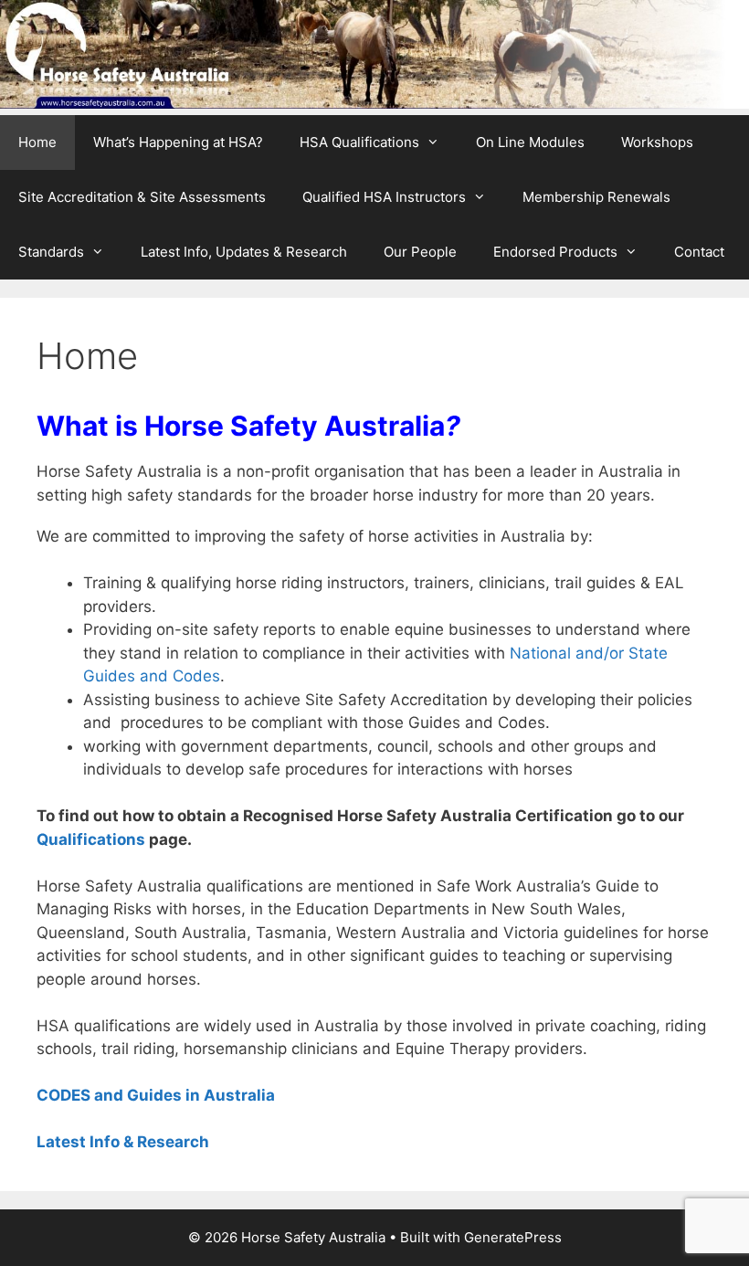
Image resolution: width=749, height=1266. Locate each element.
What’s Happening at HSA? (178, 142)
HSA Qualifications (359, 142)
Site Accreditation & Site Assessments (142, 197)
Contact (699, 251)
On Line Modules (530, 142)
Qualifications (91, 839)
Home (37, 142)
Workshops (657, 142)
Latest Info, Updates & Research (244, 251)
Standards (51, 251)
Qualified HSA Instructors (384, 197)
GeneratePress (513, 1237)
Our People (420, 251)
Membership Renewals (596, 197)
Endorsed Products (555, 251)
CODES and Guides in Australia (156, 1095)
